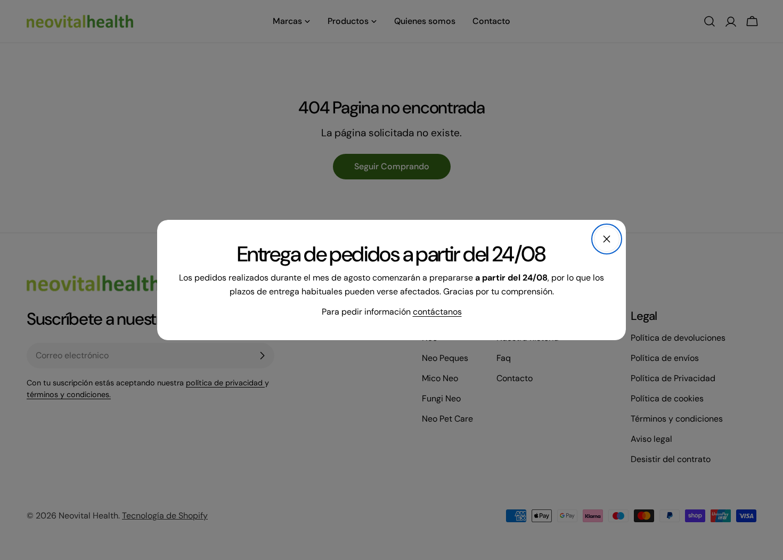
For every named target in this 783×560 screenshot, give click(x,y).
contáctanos (437, 311)
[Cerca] (606, 239)
